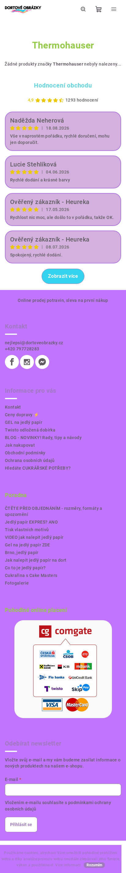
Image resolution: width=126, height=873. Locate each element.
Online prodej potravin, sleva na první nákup (63, 300)
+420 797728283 (22, 348)
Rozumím (94, 865)
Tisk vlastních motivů (27, 529)
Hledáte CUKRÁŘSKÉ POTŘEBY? (38, 468)
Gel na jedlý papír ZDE (27, 544)
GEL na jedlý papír (23, 422)
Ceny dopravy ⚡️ (22, 414)
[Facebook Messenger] (42, 362)
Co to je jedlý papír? (25, 567)
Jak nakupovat (20, 445)
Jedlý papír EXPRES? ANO (31, 522)
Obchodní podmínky (25, 452)
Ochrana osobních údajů (30, 460)
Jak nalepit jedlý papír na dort (35, 560)
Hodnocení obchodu (63, 85)
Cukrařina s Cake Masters (31, 575)
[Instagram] (27, 362)
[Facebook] (12, 362)
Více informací (68, 865)
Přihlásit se (21, 824)
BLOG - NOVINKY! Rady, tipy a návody (43, 437)
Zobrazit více (63, 276)
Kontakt (13, 407)
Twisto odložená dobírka (30, 430)
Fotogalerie (17, 583)
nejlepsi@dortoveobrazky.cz (34, 342)
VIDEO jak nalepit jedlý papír (34, 537)
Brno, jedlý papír (22, 552)
